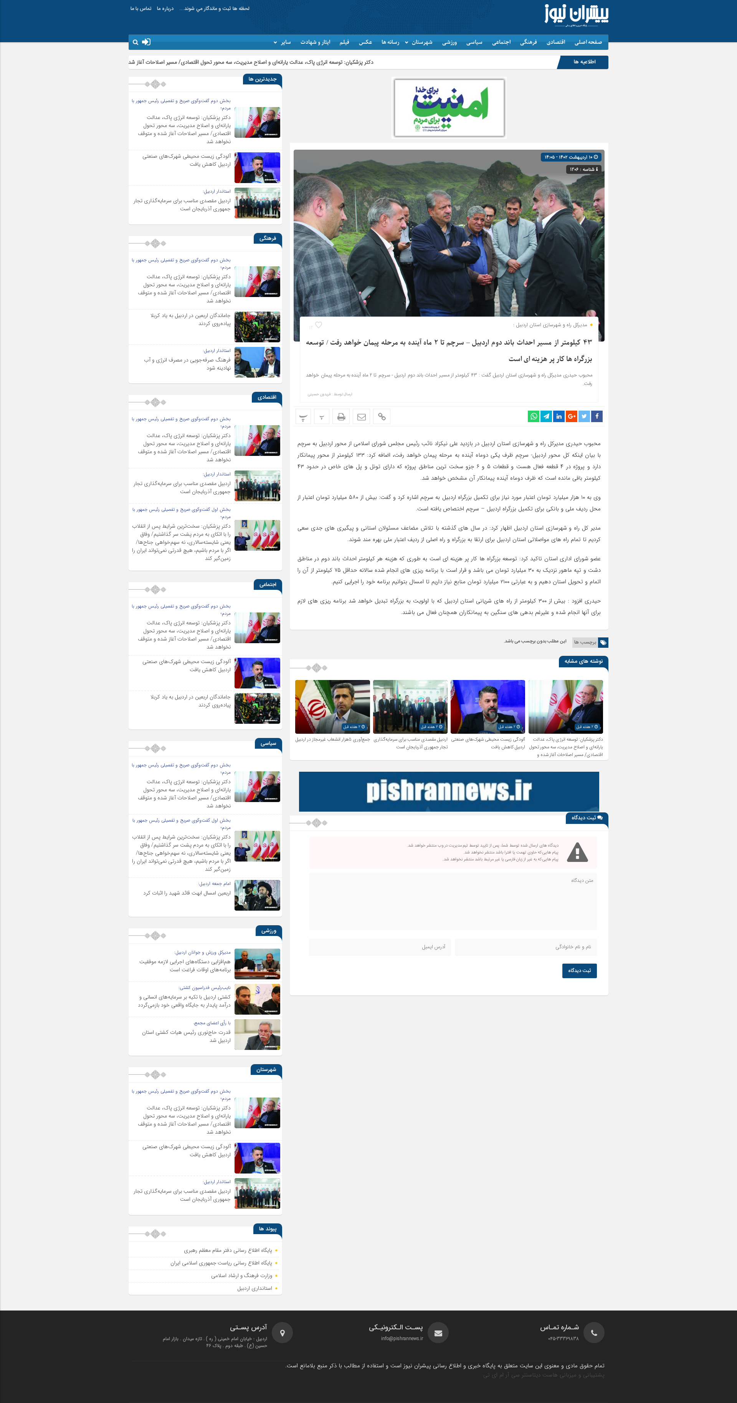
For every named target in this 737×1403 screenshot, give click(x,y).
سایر (286, 42)
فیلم (344, 42)
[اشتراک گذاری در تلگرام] (546, 416)
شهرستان (422, 42)
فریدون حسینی (319, 394)
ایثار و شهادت (315, 42)
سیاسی (474, 42)
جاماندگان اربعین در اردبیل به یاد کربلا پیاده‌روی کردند (190, 319)
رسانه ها (390, 42)
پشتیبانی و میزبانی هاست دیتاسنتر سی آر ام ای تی (544, 1375)
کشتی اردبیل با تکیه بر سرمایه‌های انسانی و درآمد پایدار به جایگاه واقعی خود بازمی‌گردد (184, 1001)
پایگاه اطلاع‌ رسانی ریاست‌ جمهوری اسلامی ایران (221, 1263)
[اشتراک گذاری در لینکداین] (559, 416)
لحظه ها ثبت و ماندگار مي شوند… (214, 9)
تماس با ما (141, 9)
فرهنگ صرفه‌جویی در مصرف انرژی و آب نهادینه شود (187, 364)
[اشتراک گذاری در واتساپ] (533, 416)
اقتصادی (556, 42)
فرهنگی (528, 42)
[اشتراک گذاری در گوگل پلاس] (571, 416)
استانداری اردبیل (255, 1288)
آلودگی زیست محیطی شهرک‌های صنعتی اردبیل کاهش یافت (186, 160)
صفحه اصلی (588, 42)
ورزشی (449, 42)
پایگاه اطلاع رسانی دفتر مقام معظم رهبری (228, 1250)
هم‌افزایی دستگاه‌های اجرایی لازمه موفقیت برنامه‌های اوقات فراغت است (185, 965)
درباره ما (165, 9)
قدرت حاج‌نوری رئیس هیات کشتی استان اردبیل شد (186, 1036)
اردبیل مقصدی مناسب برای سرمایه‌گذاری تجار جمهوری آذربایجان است (410, 743)
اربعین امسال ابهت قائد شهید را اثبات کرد (187, 893)
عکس (365, 42)
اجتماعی (501, 42)
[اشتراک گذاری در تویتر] (584, 416)
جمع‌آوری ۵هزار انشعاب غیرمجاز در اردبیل (333, 739)
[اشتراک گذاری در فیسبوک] (597, 416)
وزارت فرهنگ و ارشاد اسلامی (241, 1276)
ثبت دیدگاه (579, 971)
